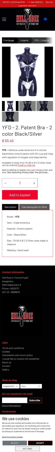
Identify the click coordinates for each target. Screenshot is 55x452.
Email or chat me (26, 165)
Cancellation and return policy (17, 355)
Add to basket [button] (20, 195)
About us (6, 362)
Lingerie (24, 40)
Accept (40, 443)
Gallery (5, 369)
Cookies (6, 351)
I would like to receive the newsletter (21, 358)
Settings (27, 448)
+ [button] (34, 183)
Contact (6, 365)
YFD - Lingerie (41, 40)
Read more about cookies (12, 437)
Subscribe (34, 400)
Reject (15, 443)
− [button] (5, 183)
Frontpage (8, 40)
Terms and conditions (13, 347)
